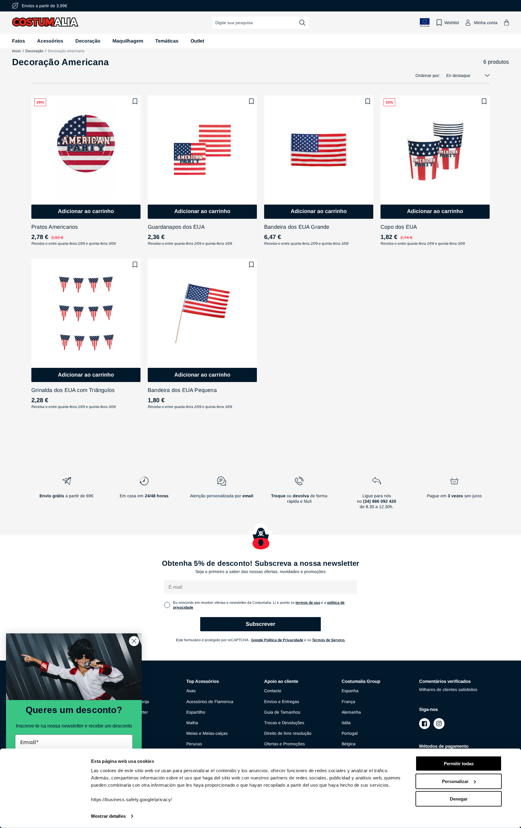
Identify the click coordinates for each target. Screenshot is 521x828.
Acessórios (50, 40)
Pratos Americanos (54, 227)
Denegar (459, 798)
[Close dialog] (134, 641)
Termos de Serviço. (328, 640)
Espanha (350, 690)
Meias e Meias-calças (207, 733)
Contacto (272, 690)
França (348, 701)
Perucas (194, 743)
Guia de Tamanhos (282, 712)
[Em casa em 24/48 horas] (144, 495)
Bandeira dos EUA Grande (297, 227)
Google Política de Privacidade (277, 640)
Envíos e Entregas (281, 701)
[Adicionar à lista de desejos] (135, 101)
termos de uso (307, 602)
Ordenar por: (427, 75)
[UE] (424, 22)
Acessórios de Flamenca (209, 701)
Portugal (350, 733)
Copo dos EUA (398, 227)
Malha (192, 722)
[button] (506, 22)
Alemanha (351, 712)
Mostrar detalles (108, 816)
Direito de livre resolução (287, 733)
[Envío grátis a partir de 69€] (66, 495)
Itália (346, 722)
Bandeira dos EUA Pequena (182, 390)
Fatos (18, 40)
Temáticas (166, 40)
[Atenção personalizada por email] (221, 495)
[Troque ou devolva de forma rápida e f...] (299, 495)
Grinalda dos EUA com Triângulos (73, 390)
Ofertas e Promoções (284, 743)
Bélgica (348, 743)
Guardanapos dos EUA (176, 227)
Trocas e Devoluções (284, 722)
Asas (191, 690)
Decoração (87, 40)
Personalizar (455, 781)
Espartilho (195, 712)
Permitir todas (459, 763)
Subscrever (260, 624)
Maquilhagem (127, 40)
